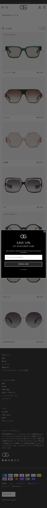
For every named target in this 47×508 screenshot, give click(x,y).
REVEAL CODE (23, 264)
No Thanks (23, 269)
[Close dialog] (44, 231)
